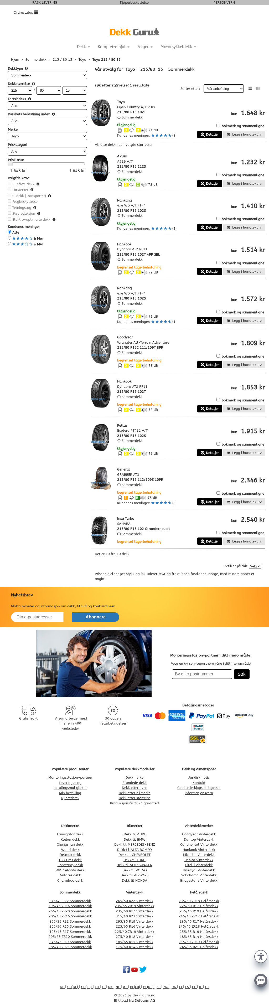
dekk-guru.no (144, 995)
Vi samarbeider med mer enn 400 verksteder (71, 723)
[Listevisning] (250, 88)
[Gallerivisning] (258, 88)
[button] (260, 956)
